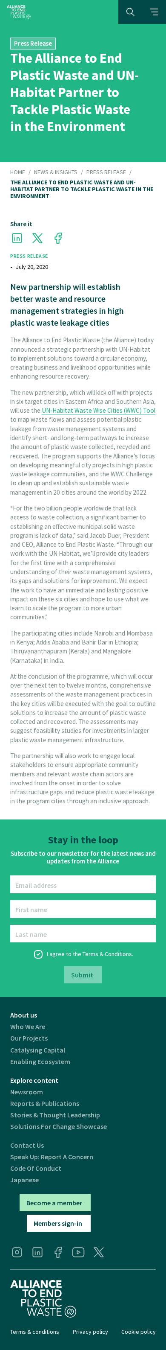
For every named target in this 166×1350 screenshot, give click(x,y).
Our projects (29, 1038)
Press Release (106, 172)
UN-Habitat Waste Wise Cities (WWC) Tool (98, 410)
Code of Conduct (35, 1168)
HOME (17, 172)
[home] (19, 11)
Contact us (27, 1145)
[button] (154, 12)
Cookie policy (138, 1331)
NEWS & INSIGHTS (55, 172)
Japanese (24, 1180)
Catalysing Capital (37, 1050)
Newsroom (26, 1092)
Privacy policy (90, 1331)
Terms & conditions (34, 1331)
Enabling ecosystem (40, 1062)
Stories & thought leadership (55, 1115)
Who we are (27, 1027)
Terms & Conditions (107, 954)
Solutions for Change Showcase (58, 1127)
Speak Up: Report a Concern (51, 1157)
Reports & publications (44, 1103)
